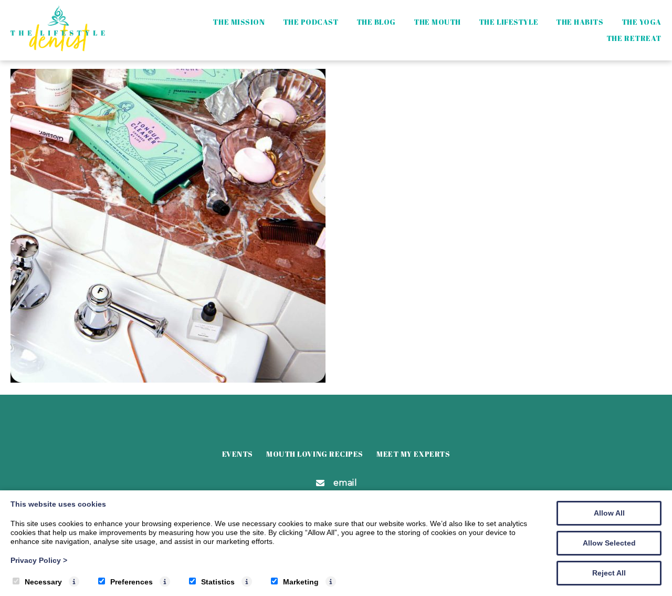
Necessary (43, 582)
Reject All (609, 573)
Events (237, 454)
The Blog (376, 22)
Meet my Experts (413, 454)
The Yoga (642, 22)
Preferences (131, 582)
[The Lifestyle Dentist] (57, 49)
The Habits (580, 22)
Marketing (301, 582)
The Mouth (437, 22)
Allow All (609, 513)
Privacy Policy (38, 560)
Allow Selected (609, 543)
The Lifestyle (508, 22)
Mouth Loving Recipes (314, 454)
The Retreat (634, 38)
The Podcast (311, 22)
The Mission (239, 22)
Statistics (218, 582)
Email (345, 483)
